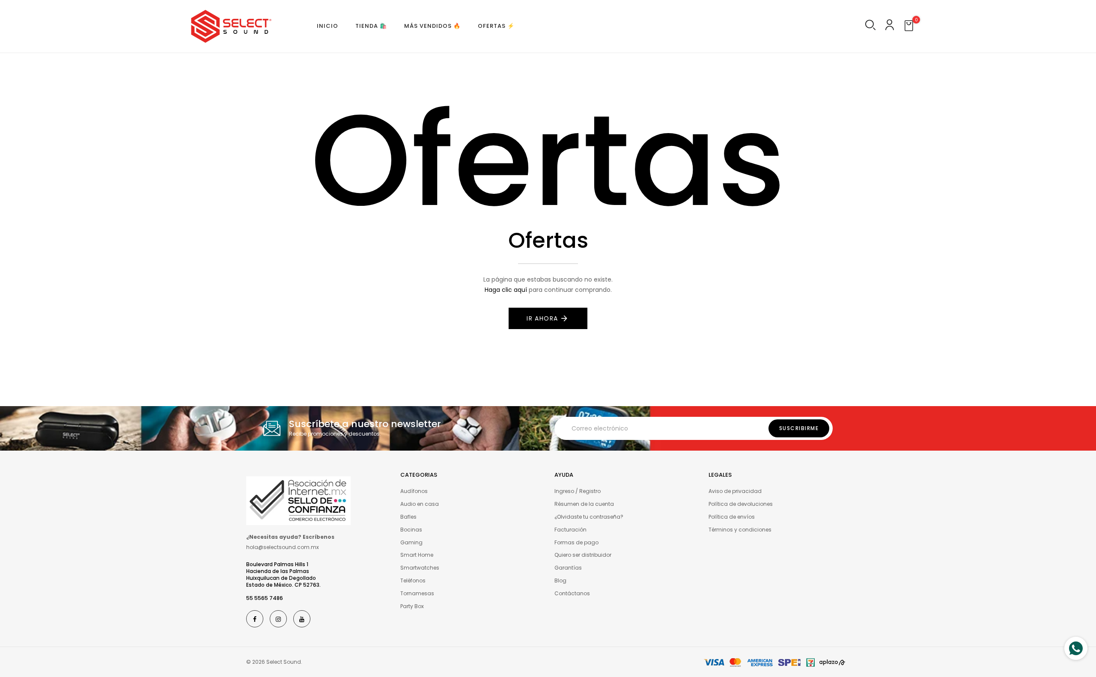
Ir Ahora (542, 318)
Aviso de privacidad (735, 491)
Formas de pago (576, 542)
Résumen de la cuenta (584, 504)
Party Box (412, 606)
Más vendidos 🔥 (432, 26)
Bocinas (411, 529)
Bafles (408, 516)
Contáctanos (572, 593)
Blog (560, 580)
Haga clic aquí (506, 289)
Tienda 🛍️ (371, 26)
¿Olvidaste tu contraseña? (588, 516)
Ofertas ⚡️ (496, 26)
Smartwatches (419, 567)
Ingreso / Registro (577, 491)
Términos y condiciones (740, 529)
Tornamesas (417, 593)
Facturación (570, 529)
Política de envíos (732, 516)
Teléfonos (413, 580)
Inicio (327, 26)
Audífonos (414, 491)
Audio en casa (419, 504)
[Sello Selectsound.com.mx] (298, 500)
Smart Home (416, 554)
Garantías (568, 567)
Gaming (411, 542)
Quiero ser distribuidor (582, 554)
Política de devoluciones (741, 504)
